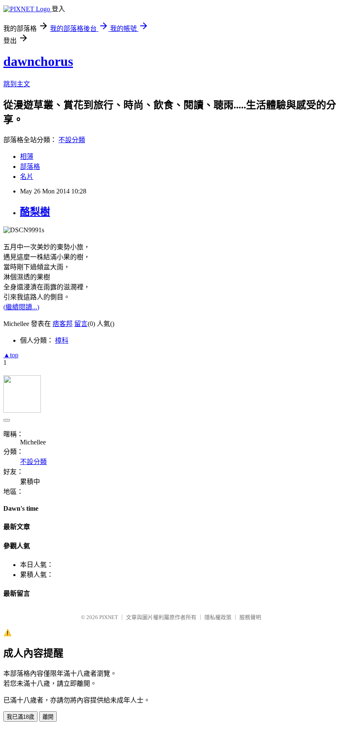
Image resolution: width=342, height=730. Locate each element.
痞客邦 (63, 323)
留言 (81, 323)
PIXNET (108, 617)
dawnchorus (38, 61)
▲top (10, 355)
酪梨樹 (35, 211)
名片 (26, 176)
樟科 (61, 340)
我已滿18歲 (20, 717)
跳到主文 (16, 84)
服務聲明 (250, 617)
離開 (48, 717)
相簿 (26, 156)
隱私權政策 (217, 617)
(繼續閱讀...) (21, 307)
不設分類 (71, 139)
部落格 (30, 166)
